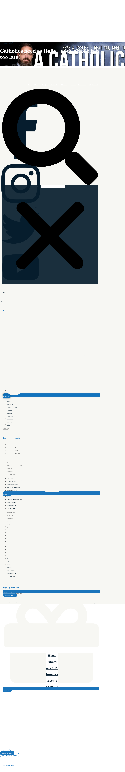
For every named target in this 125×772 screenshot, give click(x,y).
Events (73, 85)
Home (30, 85)
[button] (50, 137)
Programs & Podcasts (49, 85)
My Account (93, 85)
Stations (64, 85)
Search (38, 186)
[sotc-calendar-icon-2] (92, 60)
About (36, 85)
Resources (82, 85)
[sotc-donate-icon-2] (93, 80)
